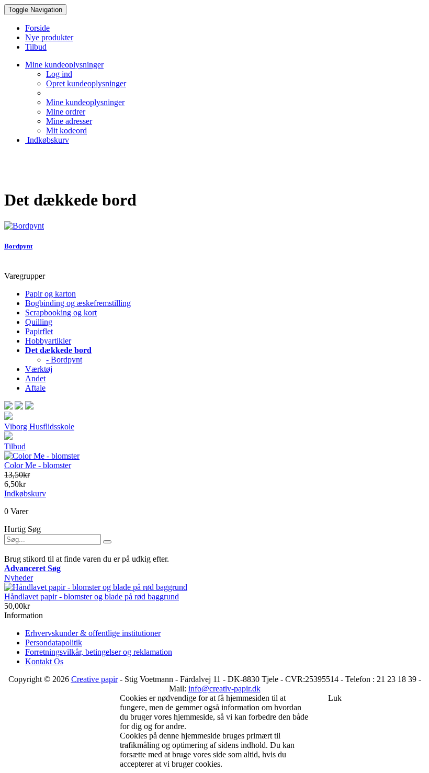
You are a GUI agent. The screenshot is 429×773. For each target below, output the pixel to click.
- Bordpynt (64, 359)
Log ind (59, 74)
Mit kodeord (66, 130)
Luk (335, 698)
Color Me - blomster (37, 465)
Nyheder (18, 577)
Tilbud (15, 446)
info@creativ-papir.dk (224, 688)
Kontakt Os (44, 661)
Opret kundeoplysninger (86, 83)
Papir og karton (50, 293)
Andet (35, 378)
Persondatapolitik (53, 642)
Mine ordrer (65, 111)
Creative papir (94, 679)
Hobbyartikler (48, 340)
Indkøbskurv (47, 139)
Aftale (35, 387)
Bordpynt (18, 246)
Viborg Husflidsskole (39, 426)
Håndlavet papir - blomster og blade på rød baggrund (91, 596)
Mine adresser (69, 121)
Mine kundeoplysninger (85, 102)
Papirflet (39, 331)
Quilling (38, 321)
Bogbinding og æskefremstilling (78, 303)
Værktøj (38, 369)
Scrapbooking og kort (61, 312)
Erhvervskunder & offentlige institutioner (93, 633)
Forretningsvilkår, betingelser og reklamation (98, 651)
